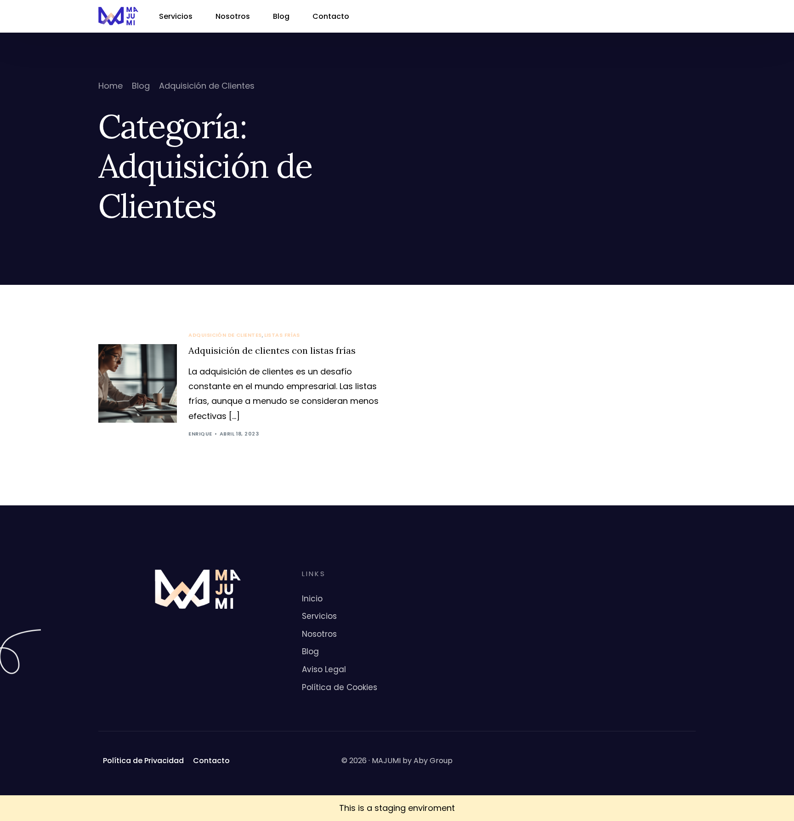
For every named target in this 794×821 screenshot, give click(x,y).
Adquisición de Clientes (224, 335)
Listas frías (282, 335)
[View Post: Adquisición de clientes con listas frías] (137, 383)
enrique (200, 433)
